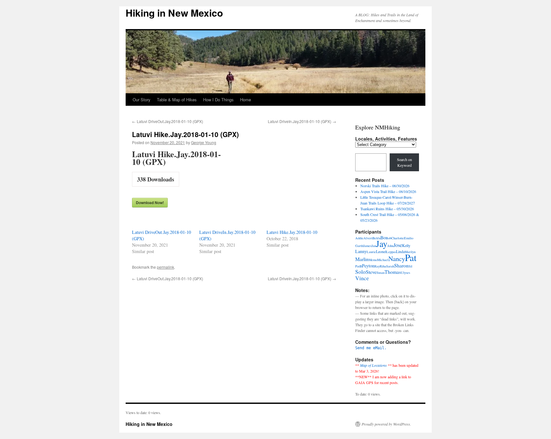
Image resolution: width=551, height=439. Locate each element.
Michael (382, 260)
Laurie (371, 252)
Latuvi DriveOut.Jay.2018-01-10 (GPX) (167, 121)
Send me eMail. (370, 348)
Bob (388, 238)
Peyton (368, 266)
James (367, 245)
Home (245, 99)
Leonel (381, 251)
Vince (362, 278)
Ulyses (405, 272)
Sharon (401, 265)
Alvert (368, 238)
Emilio (408, 238)
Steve (371, 271)
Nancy (396, 258)
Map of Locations (373, 365)
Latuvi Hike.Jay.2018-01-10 (292, 232)
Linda (400, 251)
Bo (383, 237)
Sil (410, 266)
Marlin (362, 259)
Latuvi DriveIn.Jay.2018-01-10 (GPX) (302, 121)
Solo (360, 271)
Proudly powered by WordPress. (386, 424)
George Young (203, 142)
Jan (373, 245)
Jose (397, 245)
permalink (165, 267)
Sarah (390, 266)
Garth (359, 245)
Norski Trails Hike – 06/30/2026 (384, 185)
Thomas (393, 271)
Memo (373, 260)
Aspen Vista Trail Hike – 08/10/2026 (388, 191)
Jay (381, 244)
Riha (383, 266)
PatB (358, 266)
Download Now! (150, 202)
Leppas (391, 252)
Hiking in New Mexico (174, 12)
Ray (377, 266)
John (390, 245)
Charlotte (397, 238)
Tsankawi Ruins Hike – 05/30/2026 (387, 208)
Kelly (406, 245)
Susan (381, 272)
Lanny (361, 251)
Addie (359, 238)
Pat (410, 257)
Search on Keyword (404, 162)
